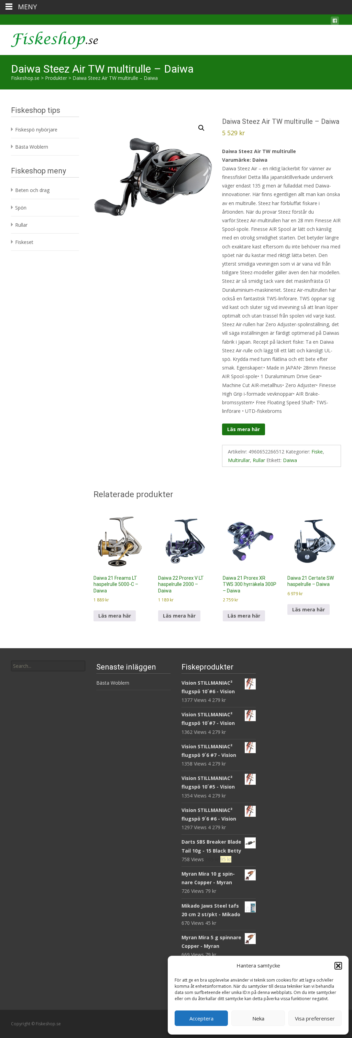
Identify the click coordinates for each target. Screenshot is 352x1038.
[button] (338, 965)
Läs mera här (243, 429)
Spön (20, 207)
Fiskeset (24, 242)
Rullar (259, 460)
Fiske (317, 451)
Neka (258, 1018)
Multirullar (239, 460)
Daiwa (290, 460)
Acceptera (201, 1018)
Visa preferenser (315, 1018)
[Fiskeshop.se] (49, 38)
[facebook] (335, 22)
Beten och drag (32, 190)
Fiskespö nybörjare (36, 129)
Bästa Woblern (31, 146)
